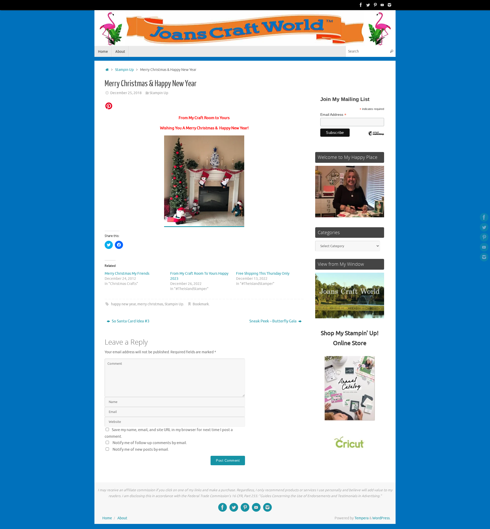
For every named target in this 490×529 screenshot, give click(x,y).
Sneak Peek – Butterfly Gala (273, 321)
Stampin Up (124, 70)
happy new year (123, 304)
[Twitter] (368, 4)
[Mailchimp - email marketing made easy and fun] (376, 137)
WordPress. (381, 518)
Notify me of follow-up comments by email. (150, 442)
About (122, 518)
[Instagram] (389, 4)
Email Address (333, 114)
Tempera (361, 518)
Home (107, 518)
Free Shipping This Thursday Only (262, 273)
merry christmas (150, 304)
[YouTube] (382, 4)
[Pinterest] (375, 4)
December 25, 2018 (126, 93)
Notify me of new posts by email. (141, 449)
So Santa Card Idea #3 (130, 321)
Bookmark (201, 304)
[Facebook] (360, 4)
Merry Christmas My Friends (127, 273)
